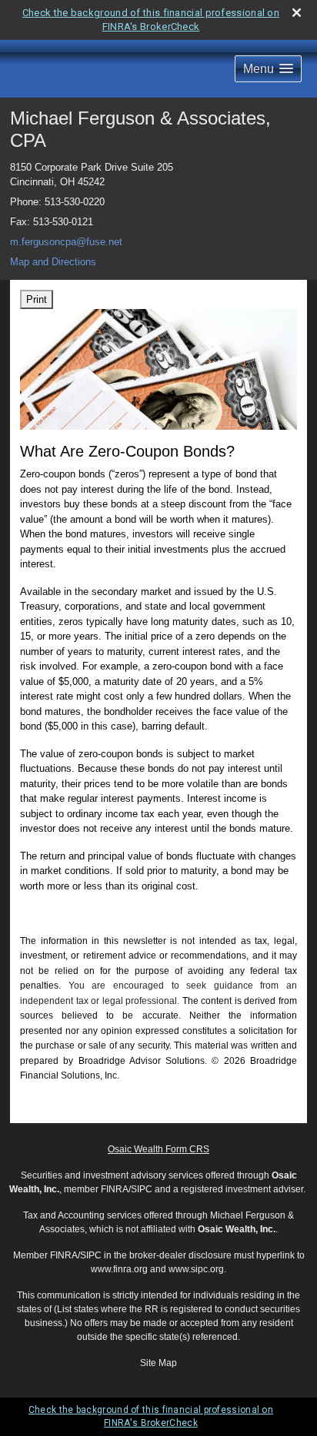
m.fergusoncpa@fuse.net (66, 242)
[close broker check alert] (297, 13)
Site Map (158, 1363)
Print (36, 299)
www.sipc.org (196, 1269)
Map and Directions (53, 262)
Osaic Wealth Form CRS (158, 1149)
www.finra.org (119, 1269)
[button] (268, 68)
